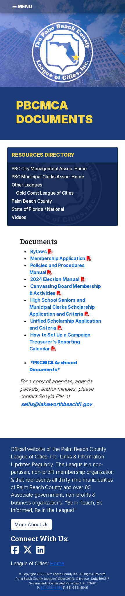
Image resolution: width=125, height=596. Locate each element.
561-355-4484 (51, 588)
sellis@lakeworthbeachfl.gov (56, 404)
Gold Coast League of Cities (45, 193)
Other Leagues (27, 185)
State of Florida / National (38, 209)
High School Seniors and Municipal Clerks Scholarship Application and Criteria (62, 307)
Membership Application (57, 258)
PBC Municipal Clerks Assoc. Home (48, 177)
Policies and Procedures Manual (57, 268)
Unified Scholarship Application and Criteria (65, 324)
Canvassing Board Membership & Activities (65, 289)
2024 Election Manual (54, 279)
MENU (24, 6)
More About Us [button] (31, 524)
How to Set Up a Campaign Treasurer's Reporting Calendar (59, 342)
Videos (19, 217)
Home (57, 563)
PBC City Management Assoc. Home (49, 168)
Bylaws (38, 251)
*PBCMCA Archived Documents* (53, 366)
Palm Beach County (32, 201)
